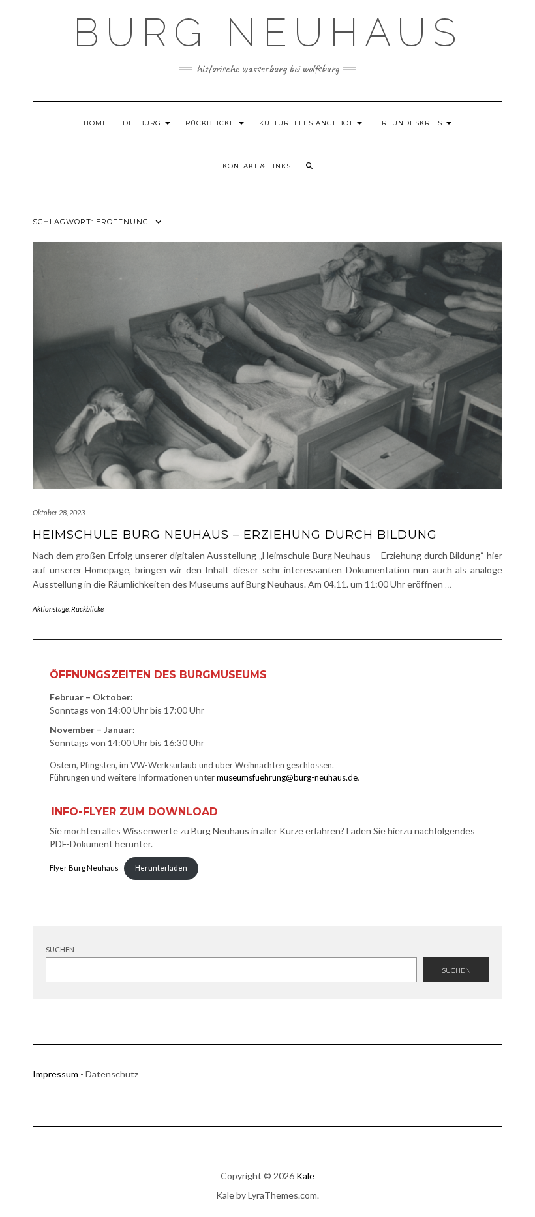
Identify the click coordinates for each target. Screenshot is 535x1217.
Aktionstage (51, 609)
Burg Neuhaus (268, 32)
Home (96, 123)
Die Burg (143, 123)
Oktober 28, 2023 (59, 512)
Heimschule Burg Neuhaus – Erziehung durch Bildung (235, 535)
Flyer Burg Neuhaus (84, 868)
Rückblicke (211, 123)
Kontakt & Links (256, 166)
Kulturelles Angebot (307, 123)
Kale (305, 1175)
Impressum (55, 1073)
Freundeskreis (411, 123)
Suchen (60, 949)
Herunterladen (161, 868)
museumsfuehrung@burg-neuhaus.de (287, 777)
